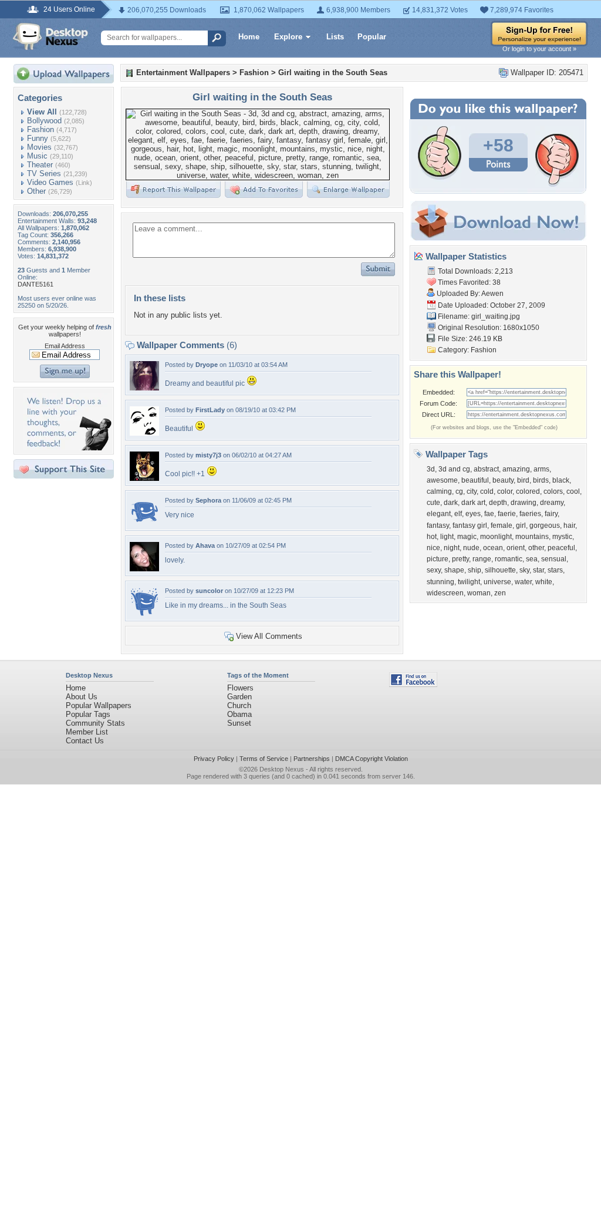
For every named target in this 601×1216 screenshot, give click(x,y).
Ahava (205, 545)
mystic (562, 537)
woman (479, 593)
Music (37, 155)
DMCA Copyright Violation (371, 758)
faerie (507, 514)
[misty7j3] (144, 478)
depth (498, 502)
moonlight (496, 537)
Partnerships (311, 758)
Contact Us (85, 740)
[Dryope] (144, 387)
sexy (434, 570)
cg (459, 491)
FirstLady (210, 409)
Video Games (50, 182)
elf (458, 514)
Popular (371, 36)
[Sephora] (144, 523)
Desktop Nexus (281, 769)
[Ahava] (144, 568)
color (504, 491)
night (452, 548)
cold (487, 491)
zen (500, 593)
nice (433, 548)
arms (541, 469)
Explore (288, 36)
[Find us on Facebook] (413, 684)
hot (432, 537)
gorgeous (544, 525)
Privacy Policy (214, 758)
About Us (81, 696)
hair (569, 525)
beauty (503, 480)
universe (497, 582)
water (523, 582)
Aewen (492, 293)
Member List (87, 731)
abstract (486, 469)
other (536, 548)
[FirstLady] (144, 433)
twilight (469, 582)
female (501, 525)
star (538, 570)
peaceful (561, 548)
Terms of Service (263, 758)
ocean (493, 548)
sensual (553, 559)
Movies (39, 147)
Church (239, 705)
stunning (440, 582)
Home (248, 36)
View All (42, 111)
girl (521, 525)
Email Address (65, 345)
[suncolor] (144, 613)
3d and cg (454, 469)
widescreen (445, 593)
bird (523, 480)
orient (516, 548)
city (472, 491)
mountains (532, 537)
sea (532, 559)
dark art (473, 502)
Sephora (208, 500)
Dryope (206, 364)
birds (541, 480)
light (447, 537)
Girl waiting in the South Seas (332, 72)
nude (471, 548)
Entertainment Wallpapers (183, 72)
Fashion (40, 129)
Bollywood (44, 120)
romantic (508, 559)
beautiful (475, 480)
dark (451, 502)
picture (437, 559)
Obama (239, 714)
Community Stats (95, 723)
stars (555, 570)
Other (36, 191)
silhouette (500, 570)
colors (553, 491)
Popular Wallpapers (98, 705)
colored (528, 491)
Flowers (240, 687)
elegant (439, 514)
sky (524, 570)
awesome (442, 480)
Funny (37, 138)
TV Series (44, 173)
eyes (473, 514)
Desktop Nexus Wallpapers (50, 36)
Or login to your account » (539, 48)
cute (433, 502)
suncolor (209, 590)
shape (454, 570)
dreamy (551, 502)
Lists (335, 36)
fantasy (438, 525)
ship (474, 570)
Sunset (239, 723)
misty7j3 (208, 455)
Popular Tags (88, 714)
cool (573, 491)
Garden (239, 696)
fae (489, 514)
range (481, 559)
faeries (530, 514)
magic (467, 537)
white (543, 582)
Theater (40, 164)
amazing (516, 469)
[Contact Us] (67, 447)
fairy (551, 514)
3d (431, 469)
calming (439, 491)
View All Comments (269, 636)
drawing (523, 502)
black (560, 480)
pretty (460, 559)
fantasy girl (470, 525)
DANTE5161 (35, 284)
